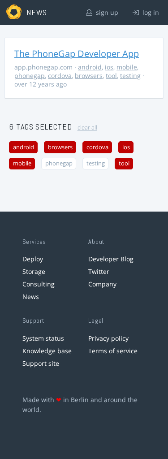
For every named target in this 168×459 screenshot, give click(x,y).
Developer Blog (111, 259)
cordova (60, 75)
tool (111, 75)
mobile (126, 67)
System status (43, 338)
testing (130, 75)
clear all (87, 127)
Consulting (38, 284)
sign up (106, 12)
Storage (33, 271)
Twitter (98, 271)
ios (109, 67)
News (30, 296)
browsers (89, 75)
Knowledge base (47, 350)
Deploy (32, 259)
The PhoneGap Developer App (76, 54)
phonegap (29, 75)
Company (102, 284)
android (90, 67)
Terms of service (113, 350)
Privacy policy (108, 338)
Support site (40, 363)
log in (150, 12)
